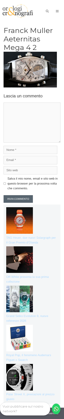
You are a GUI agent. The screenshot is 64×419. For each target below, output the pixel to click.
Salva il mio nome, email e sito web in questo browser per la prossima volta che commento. (32, 183)
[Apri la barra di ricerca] (47, 11)
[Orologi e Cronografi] (18, 11)
